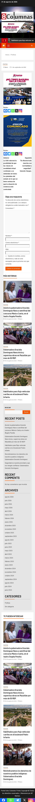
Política (5, 64)
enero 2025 (9, 565)
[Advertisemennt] (17, 27)
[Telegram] (9, 110)
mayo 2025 (8, 551)
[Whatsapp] (13, 110)
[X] (16, 110)
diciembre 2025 (10, 526)
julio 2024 (8, 586)
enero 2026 (9, 522)
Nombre (8, 236)
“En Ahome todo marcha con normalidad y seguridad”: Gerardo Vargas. (26, 164)
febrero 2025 (9, 561)
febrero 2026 (9, 518)
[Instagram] (20, 110)
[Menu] (8, 45)
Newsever (24, 793)
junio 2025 (8, 547)
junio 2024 (8, 590)
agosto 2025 (9, 540)
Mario (6, 67)
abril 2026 (8, 511)
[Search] (32, 45)
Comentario (9, 208)
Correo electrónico (12, 243)
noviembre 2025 (10, 529)
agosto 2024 (9, 583)
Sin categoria (9, 607)
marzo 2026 (9, 515)
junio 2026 (8, 504)
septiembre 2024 (11, 579)
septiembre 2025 (11, 536)
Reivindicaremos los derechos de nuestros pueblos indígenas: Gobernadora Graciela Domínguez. (16, 456)
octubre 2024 (9, 576)
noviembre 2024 (10, 572)
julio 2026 (8, 500)
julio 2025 (8, 543)
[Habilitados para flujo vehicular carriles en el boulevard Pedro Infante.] (17, 375)
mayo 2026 (8, 508)
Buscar (8, 407)
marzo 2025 (9, 558)
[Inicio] (4, 45)
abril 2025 (8, 554)
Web (7, 249)
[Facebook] (5, 110)
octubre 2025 (9, 533)
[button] (8, 45)
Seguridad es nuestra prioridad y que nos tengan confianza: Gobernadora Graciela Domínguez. (17, 465)
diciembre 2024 (10, 568)
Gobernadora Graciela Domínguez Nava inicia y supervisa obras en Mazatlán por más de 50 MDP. (16, 439)
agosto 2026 (9, 497)
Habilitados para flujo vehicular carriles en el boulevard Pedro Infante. (16, 394)
